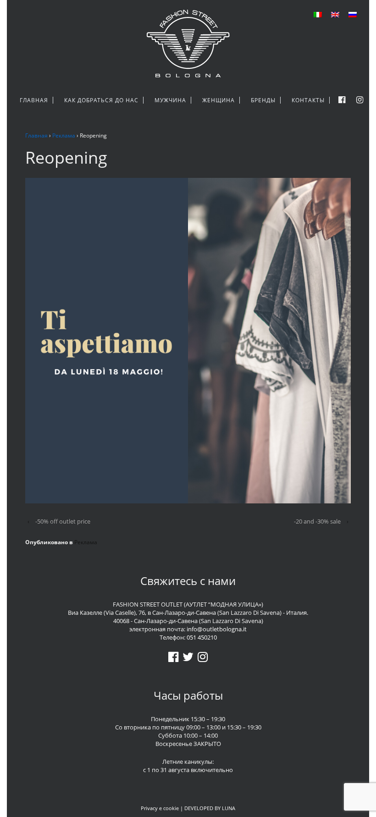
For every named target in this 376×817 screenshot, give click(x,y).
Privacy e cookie (160, 808)
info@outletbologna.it (217, 629)
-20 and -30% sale (317, 521)
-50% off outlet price (62, 521)
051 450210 (202, 637)
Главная (36, 135)
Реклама (63, 135)
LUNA (228, 808)
